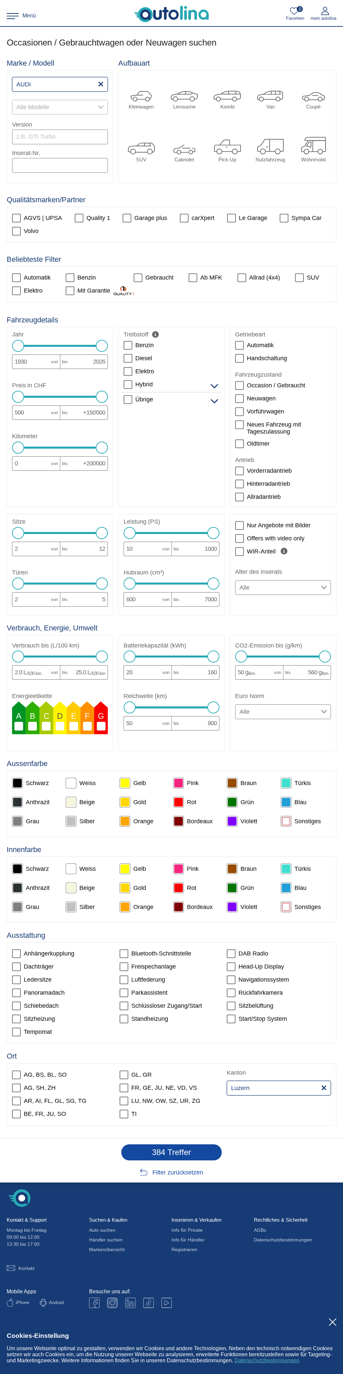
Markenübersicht (107, 1249)
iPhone (22, 1302)
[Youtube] (112, 1303)
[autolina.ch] (171, 14)
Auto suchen (102, 1230)
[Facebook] (94, 1303)
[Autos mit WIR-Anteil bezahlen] (284, 551)
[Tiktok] (148, 1303)
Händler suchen (106, 1239)
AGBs (260, 1230)
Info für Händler (188, 1239)
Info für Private (187, 1230)
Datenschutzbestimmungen (266, 1360)
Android (56, 1302)
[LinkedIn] (130, 1303)
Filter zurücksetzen (177, 1172)
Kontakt (26, 1268)
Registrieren (184, 1249)
